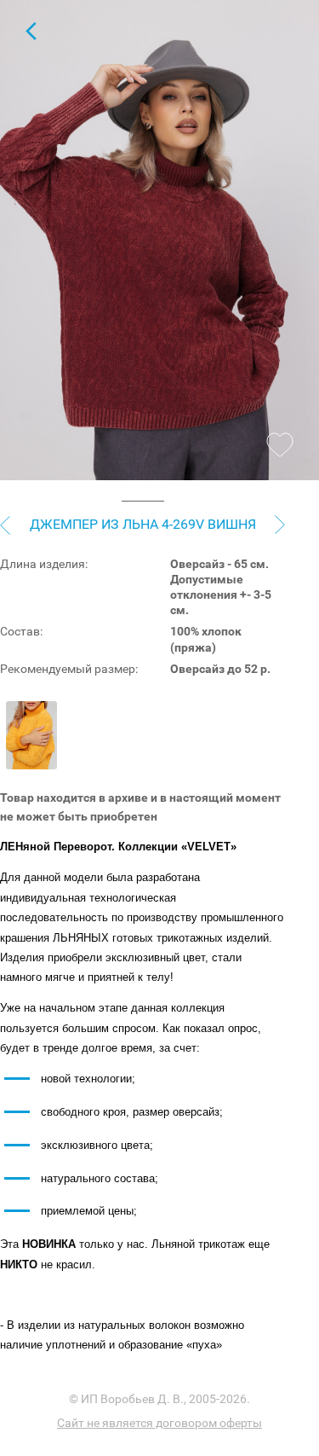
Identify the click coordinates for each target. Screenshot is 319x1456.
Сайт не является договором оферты (159, 1423)
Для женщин (30, 30)
